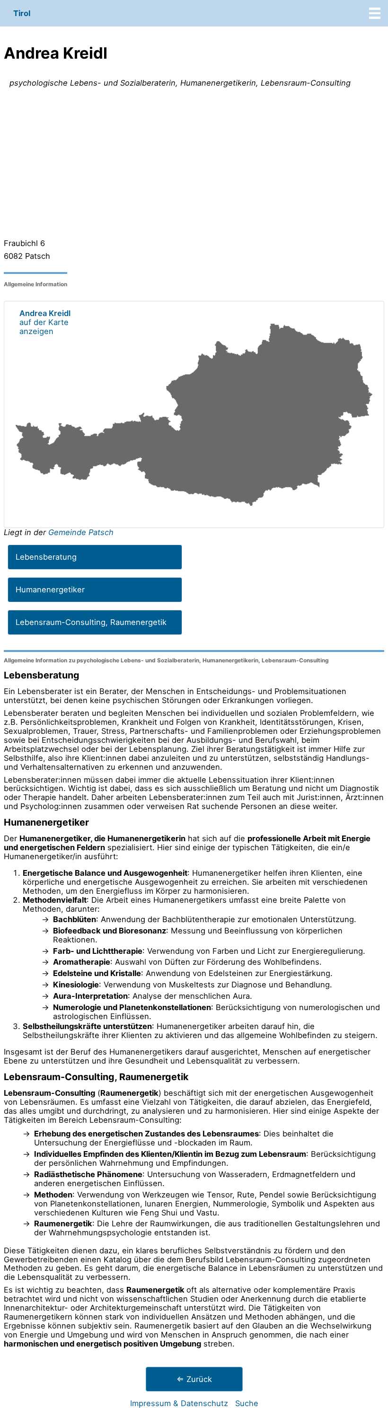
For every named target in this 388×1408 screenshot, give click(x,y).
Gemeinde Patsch (81, 532)
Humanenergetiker (50, 589)
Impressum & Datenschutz (179, 1403)
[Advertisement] (194, 165)
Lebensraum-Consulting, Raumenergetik (91, 622)
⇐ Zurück (194, 1379)
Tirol (21, 13)
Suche (246, 1403)
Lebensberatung (46, 557)
